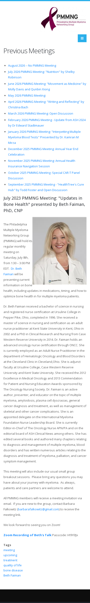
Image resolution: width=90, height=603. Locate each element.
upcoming (10, 555)
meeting (9, 550)
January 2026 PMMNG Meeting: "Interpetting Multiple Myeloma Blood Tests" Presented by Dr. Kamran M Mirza (44, 137)
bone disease (13, 570)
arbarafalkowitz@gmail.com (39, 509)
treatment (10, 560)
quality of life (12, 565)
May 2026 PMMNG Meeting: (27, 95)
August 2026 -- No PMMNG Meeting (32, 65)
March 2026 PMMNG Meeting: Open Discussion (40, 113)
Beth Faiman (12, 575)
